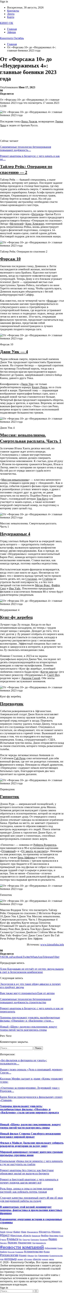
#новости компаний (22, 1247)
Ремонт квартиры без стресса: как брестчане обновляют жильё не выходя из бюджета (27, 1172)
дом (2, 1259)
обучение (28, 1259)
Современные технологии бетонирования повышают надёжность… (25, 148)
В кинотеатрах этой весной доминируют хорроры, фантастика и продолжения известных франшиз (31, 1210)
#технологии (9, 1255)
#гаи (61, 1236)
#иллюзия (44, 1239)
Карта (10, 17)
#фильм (30, 1256)
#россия (11, 1252)
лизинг (20, 1259)
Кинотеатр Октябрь (12, 38)
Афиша (11, 32)
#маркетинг (25, 1242)
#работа (3, 1252)
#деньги (12, 1239)
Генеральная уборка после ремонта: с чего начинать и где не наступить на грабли (31, 1163)
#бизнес (56, 1231)
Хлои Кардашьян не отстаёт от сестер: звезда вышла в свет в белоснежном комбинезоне (31, 970)
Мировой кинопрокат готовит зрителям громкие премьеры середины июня (31, 1153)
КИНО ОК (6, 22)
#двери (3, 1239)
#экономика (43, 1255)
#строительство (33, 1251)
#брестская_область (20, 1235)
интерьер (10, 1259)
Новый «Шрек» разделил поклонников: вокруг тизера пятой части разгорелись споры (30, 1126)
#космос (3, 1243)
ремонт (45, 1259)
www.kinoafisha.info (52, 944)
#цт (36, 1256)
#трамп (23, 1255)
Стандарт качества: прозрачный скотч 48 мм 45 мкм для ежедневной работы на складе (31, 1199)
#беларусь (45, 1231)
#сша (47, 1251)
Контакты (13, 10)
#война (45, 1235)
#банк (23, 1232)
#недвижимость (39, 1243)
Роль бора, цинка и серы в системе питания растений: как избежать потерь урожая (26, 1190)
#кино (52, 1239)
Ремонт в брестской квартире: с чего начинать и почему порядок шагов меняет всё (29, 1181)
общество (37, 1259)
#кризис (12, 1242)
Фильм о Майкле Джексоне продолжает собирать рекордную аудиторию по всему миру (31, 1144)
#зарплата (35, 1239)
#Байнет (16, 1232)
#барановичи (32, 1232)
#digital (9, 1232)
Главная (12, 28)
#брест (5, 1235)
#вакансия (36, 1236)
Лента (10, 13)
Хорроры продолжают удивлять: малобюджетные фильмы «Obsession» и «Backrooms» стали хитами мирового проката (29, 1109)
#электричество (56, 1256)
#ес (20, 1239)
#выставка (53, 1235)
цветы (51, 1259)
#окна (59, 1248)
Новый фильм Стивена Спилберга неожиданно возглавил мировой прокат (30, 1135)
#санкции (19, 1252)
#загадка (26, 1239)
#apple (3, 1232)
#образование (51, 1248)
